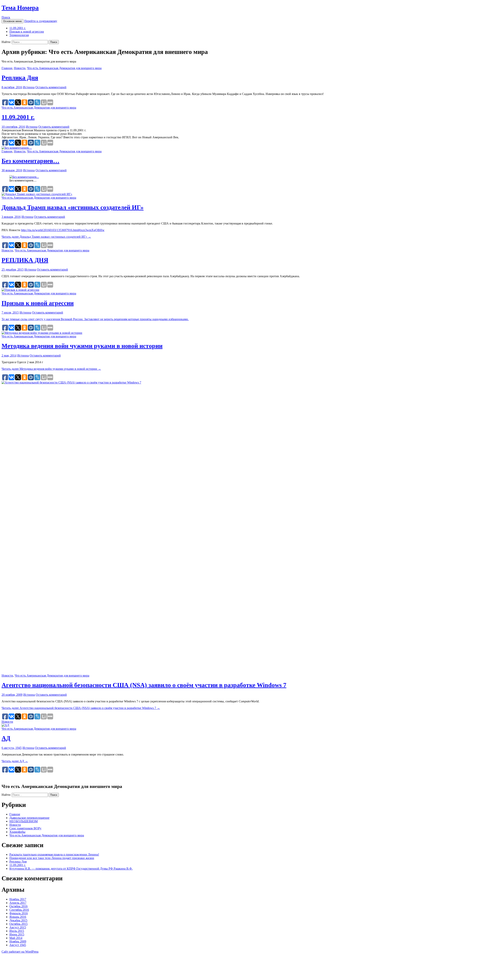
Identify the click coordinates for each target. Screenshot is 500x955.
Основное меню (12, 21)
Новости (19, 68)
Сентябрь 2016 (19, 909)
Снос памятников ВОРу (25, 828)
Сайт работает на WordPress (20, 951)
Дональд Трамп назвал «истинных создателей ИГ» (73, 207)
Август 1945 (17, 945)
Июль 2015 (16, 931)
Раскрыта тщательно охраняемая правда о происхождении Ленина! (54, 854)
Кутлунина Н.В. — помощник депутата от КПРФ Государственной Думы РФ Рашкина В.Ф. (71, 868)
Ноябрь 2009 (17, 941)
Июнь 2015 (16, 934)
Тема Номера (20, 7)
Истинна (29, 87)
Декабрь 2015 (18, 920)
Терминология (19, 35)
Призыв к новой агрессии (26, 31)
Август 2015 (17, 927)
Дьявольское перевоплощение (29, 817)
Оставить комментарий (50, 87)
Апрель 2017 (17, 902)
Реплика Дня (20, 77)
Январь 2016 (17, 916)
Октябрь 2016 (18, 906)
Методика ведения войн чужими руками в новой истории (82, 345)
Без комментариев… (30, 160)
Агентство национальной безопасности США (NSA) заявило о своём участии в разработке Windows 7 (144, 685)
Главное (7, 68)
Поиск (6, 17)
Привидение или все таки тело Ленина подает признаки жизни (51, 858)
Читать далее (46, 236)
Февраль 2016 (18, 913)
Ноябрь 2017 (17, 899)
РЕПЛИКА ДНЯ (25, 260)
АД (6, 738)
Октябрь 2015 (18, 923)
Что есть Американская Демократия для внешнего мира (64, 68)
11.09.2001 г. (17, 28)
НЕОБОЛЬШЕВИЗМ (23, 821)
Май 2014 (15, 938)
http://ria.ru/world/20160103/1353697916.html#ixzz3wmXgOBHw (62, 230)
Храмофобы (17, 831)
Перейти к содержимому (40, 21)
